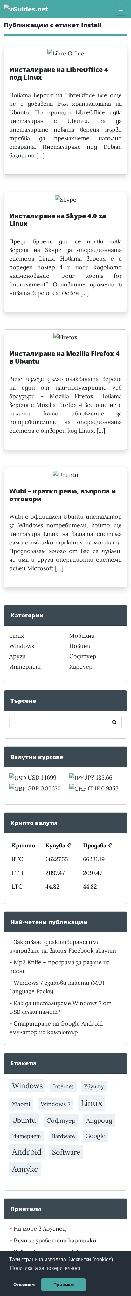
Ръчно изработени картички (55, 1240)
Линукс (25, 1169)
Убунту (94, 1086)
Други (17, 656)
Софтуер (82, 656)
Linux (16, 635)
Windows (21, 646)
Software (66, 1152)
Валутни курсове (36, 757)
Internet (63, 1086)
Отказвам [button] (24, 1284)
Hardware (63, 1136)
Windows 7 (55, 1104)
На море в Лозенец (40, 1228)
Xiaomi (21, 1104)
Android (27, 1152)
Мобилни (82, 635)
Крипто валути (33, 823)
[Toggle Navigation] (121, 9)
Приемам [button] (63, 1284)
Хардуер (81, 666)
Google (95, 1136)
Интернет (25, 666)
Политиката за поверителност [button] (45, 1268)
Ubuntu (24, 1120)
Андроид (99, 1120)
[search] (114, 722)
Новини (80, 646)
